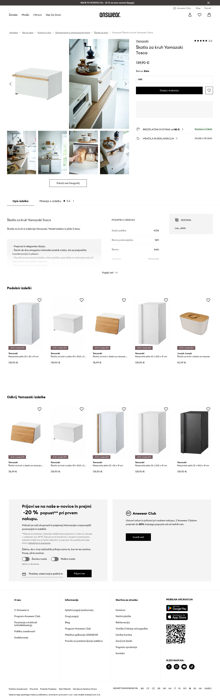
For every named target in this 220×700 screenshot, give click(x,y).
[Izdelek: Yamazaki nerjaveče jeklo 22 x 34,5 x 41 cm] (152, 324)
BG (142, 688)
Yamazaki (142, 41)
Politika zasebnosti (24, 631)
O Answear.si (21, 610)
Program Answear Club (27, 616)
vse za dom (53, 14)
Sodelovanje (21, 637)
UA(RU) (207, 688)
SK (195, 688)
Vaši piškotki (65, 689)
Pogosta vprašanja (126, 647)
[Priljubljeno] (199, 15)
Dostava (120, 610)
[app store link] (177, 616)
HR (164, 688)
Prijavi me (79, 573)
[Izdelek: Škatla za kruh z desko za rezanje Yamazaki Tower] (110, 324)
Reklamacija (123, 622)
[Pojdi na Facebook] (169, 667)
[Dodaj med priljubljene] (209, 90)
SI (190, 688)
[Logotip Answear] (110, 15)
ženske (13, 14)
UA (200, 688)
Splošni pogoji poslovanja (79, 610)
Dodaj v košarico (169, 90)
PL (179, 688)
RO (184, 688)
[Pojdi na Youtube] (184, 667)
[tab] (56, 201)
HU (170, 688)
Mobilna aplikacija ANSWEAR (81, 634)
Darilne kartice (124, 634)
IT (175, 688)
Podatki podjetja (48, 689)
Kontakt (120, 653)
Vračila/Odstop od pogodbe (132, 628)
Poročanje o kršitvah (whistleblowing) (25, 624)
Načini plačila (123, 616)
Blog (67, 622)
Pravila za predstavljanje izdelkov (84, 640)
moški (25, 14)
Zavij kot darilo (124, 640)
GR (158, 688)
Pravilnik (34, 689)
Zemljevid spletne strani (85, 689)
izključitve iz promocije (39, 543)
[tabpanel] (110, 241)
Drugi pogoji (72, 616)
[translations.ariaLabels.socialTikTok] (192, 667)
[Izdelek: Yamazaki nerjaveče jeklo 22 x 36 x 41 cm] (25, 324)
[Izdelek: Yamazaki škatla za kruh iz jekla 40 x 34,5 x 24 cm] (68, 324)
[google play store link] (177, 608)
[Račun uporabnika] (190, 15)
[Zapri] (208, 2)
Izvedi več (138, 537)
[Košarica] (209, 15)
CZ (153, 688)
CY (147, 688)
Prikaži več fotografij (68, 183)
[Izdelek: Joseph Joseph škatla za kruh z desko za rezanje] (194, 324)
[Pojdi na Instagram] (176, 667)
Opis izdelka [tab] (21, 201)
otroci (37, 14)
